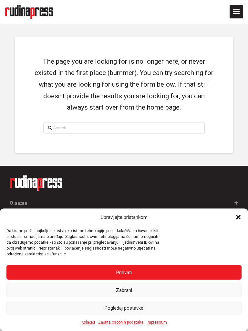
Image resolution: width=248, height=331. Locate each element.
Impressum (157, 322)
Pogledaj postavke (124, 308)
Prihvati (124, 272)
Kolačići (88, 322)
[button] (238, 217)
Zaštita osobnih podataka (120, 322)
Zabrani (124, 290)
